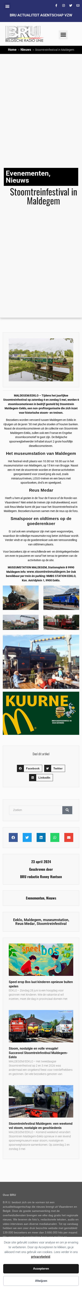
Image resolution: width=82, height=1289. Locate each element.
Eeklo (17, 920)
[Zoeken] (67, 810)
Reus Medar (25, 924)
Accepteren (41, 1268)
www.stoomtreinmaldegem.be (48, 572)
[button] (7, 6)
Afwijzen (41, 1280)
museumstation (55, 920)
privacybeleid (40, 1257)
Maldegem (32, 920)
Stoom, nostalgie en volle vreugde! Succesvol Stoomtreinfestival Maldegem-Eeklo (38, 1053)
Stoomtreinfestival (52, 924)
